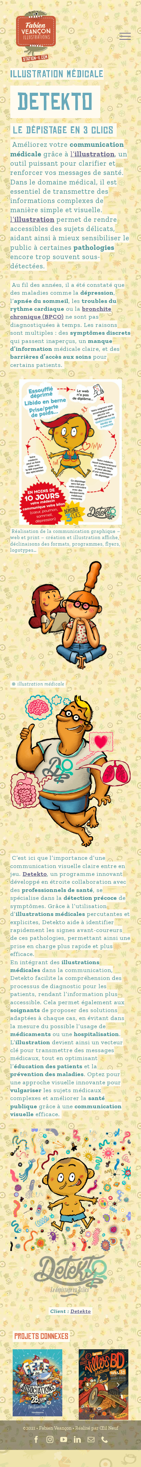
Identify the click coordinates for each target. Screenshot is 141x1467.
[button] (23, 1384)
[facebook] (36, 1439)
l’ (92, 154)
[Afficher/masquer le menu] (125, 36)
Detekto (80, 1311)
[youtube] (63, 1439)
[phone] (104, 1439)
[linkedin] (77, 1439)
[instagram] (50, 1439)
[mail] (91, 1439)
